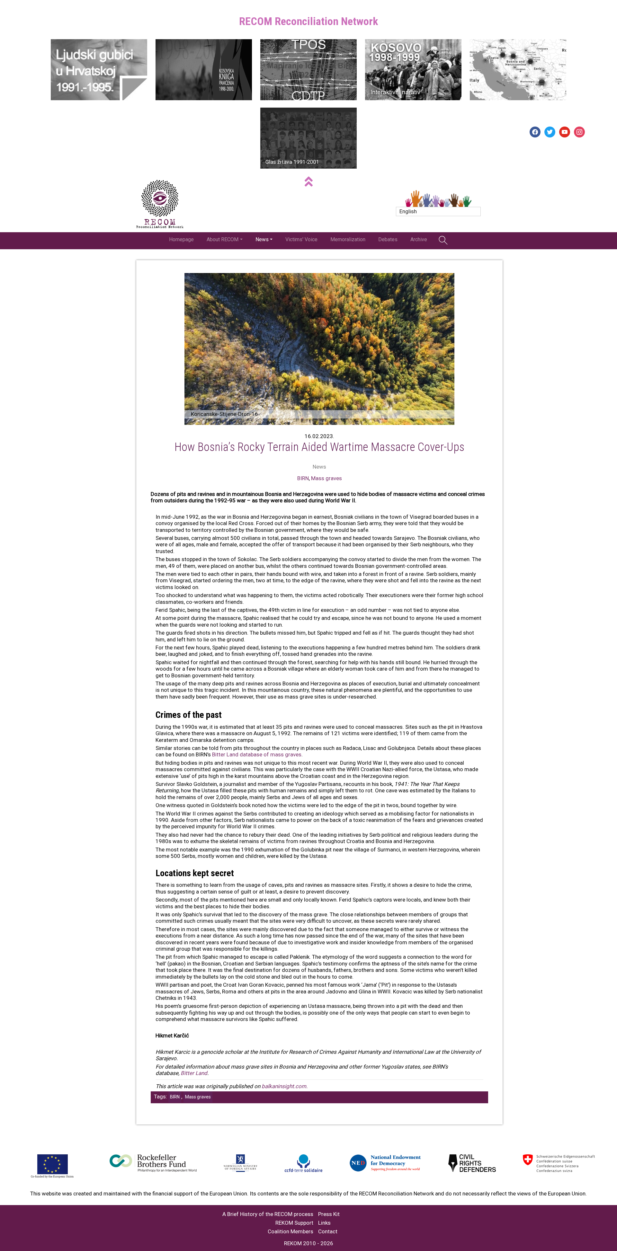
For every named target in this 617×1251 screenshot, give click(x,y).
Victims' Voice (301, 239)
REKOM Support (294, 1223)
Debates (388, 239)
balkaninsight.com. (285, 1086)
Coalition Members (290, 1231)
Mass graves (326, 478)
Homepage (181, 239)
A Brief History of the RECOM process (267, 1214)
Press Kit (329, 1214)
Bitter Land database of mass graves (256, 754)
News (262, 239)
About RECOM (222, 239)
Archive (418, 239)
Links (324, 1223)
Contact (327, 1231)
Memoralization (347, 239)
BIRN (303, 478)
